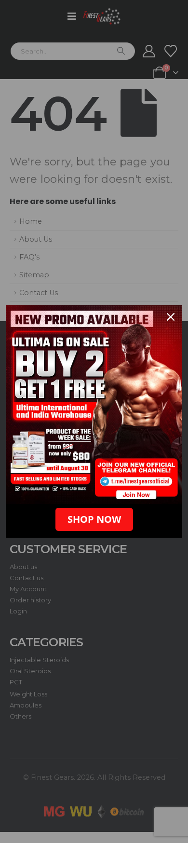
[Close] (170, 316)
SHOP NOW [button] (94, 519)
